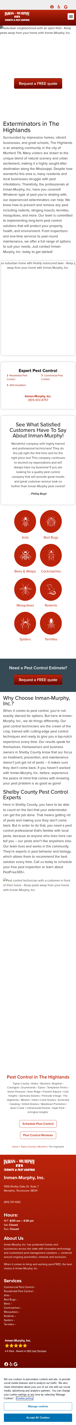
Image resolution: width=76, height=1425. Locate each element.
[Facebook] (51, 6)
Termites (51, 639)
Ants (25, 537)
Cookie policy (24, 1398)
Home (15, 1146)
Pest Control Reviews (38, 1135)
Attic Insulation (18, 385)
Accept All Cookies (37, 1417)
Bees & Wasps (25, 571)
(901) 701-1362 (12, 1202)
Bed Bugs (51, 537)
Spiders (25, 639)
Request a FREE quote (38, 83)
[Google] (65, 6)
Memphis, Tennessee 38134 (20, 1191)
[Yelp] (59, 6)
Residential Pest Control (18, 1291)
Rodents (51, 605)
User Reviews (36, 1351)
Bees (7, 1304)
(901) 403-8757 (38, 400)
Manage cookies (38, 1406)
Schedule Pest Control (38, 1123)
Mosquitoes (25, 605)
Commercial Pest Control (19, 1287)
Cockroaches (51, 571)
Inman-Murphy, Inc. (38, 396)
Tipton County (28, 1146)
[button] (71, 16)
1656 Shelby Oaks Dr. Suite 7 (21, 1186)
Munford (42, 1146)
